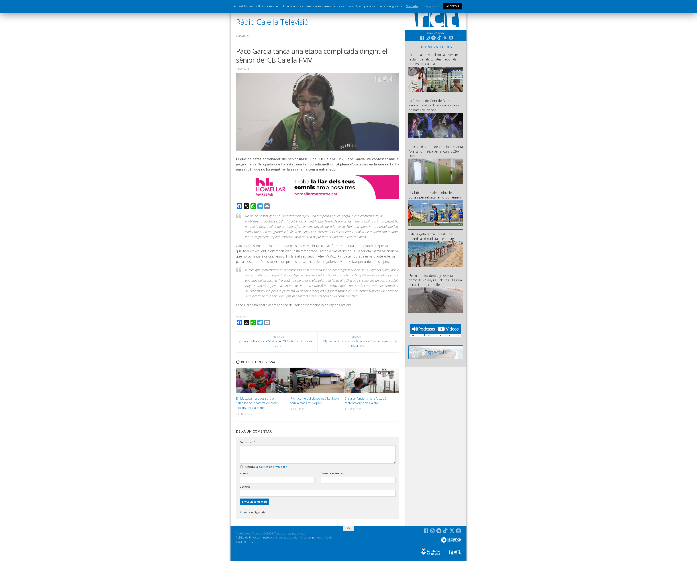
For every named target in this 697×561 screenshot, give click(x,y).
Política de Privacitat (248, 537)
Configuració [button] (431, 6)
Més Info (412, 6)
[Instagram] (427, 37)
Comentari (247, 442)
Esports (242, 36)
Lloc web (245, 486)
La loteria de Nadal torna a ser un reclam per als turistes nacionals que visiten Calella (433, 59)
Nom (244, 473)
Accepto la (265, 467)
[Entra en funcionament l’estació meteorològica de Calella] (372, 380)
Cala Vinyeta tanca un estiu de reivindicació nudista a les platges (432, 236)
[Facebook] (422, 37)
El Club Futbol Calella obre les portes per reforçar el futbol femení (435, 195)
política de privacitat (272, 467)
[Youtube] (451, 37)
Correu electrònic (333, 473)
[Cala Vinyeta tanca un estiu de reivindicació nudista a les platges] (435, 254)
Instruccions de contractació (280, 537)
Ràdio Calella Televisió (272, 22)
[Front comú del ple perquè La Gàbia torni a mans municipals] (317, 380)
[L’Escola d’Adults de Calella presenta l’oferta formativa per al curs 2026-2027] (435, 171)
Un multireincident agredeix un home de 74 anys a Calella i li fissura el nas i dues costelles (435, 280)
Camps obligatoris (252, 512)
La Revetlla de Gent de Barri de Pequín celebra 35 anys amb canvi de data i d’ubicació (433, 105)
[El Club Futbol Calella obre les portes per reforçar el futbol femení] (435, 213)
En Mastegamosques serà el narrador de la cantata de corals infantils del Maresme (257, 403)
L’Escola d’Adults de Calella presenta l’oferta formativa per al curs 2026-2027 (435, 151)
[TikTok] (439, 37)
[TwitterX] (445, 37)
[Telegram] (433, 37)
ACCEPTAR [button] (452, 6)
